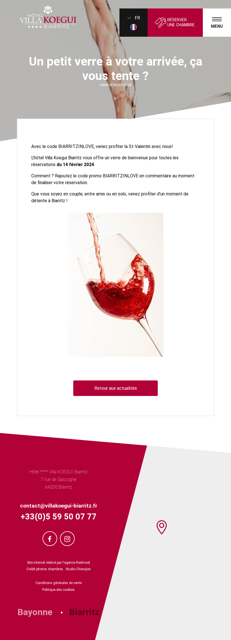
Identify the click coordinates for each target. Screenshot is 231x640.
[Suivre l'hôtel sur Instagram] (67, 538)
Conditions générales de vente (58, 583)
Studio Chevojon (78, 569)
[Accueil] (38, 17)
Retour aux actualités (115, 388)
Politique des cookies (58, 590)
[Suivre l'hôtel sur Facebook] (50, 538)
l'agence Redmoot (76, 563)
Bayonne (34, 612)
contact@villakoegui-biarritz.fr (58, 505)
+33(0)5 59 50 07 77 (59, 516)
